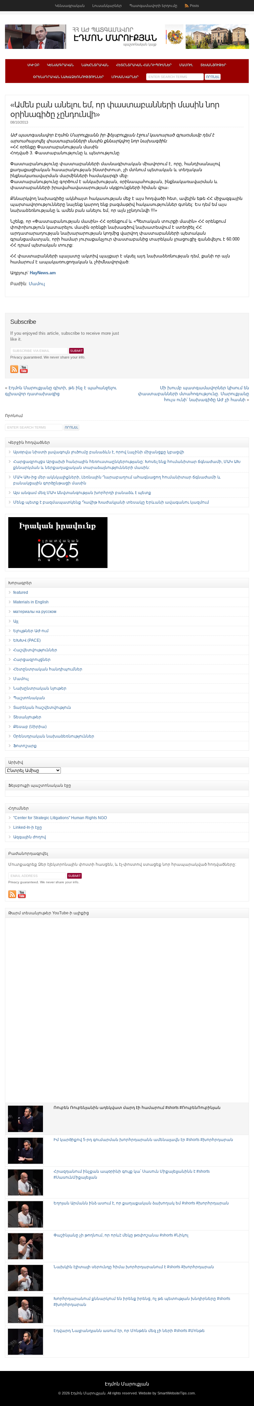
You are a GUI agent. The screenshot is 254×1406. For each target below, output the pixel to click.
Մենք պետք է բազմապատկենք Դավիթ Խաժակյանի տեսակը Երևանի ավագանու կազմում (111, 502)
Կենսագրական (70, 6)
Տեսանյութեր (213, 65)
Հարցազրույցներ (32, 659)
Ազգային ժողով (29, 837)
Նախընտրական (94, 65)
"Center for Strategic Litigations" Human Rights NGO (60, 818)
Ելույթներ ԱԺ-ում (31, 630)
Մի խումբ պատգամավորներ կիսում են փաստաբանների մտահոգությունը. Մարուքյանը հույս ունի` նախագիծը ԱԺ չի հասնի (193, 393)
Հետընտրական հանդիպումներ (144, 65)
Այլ (15, 621)
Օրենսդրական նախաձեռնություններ (68, 77)
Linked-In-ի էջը (27, 827)
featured (20, 592)
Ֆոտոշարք (25, 745)
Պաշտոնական (29, 698)
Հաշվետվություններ (35, 650)
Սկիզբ (33, 65)
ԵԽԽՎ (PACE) (27, 640)
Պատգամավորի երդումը (153, 6)
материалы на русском (34, 611)
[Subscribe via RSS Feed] (14, 369)
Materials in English (31, 602)
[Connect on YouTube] (24, 369)
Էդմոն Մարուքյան (127, 1384)
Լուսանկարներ (107, 6)
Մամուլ (186, 65)
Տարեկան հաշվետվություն (42, 707)
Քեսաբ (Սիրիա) (30, 726)
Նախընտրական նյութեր (39, 688)
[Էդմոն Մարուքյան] (127, 47)
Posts (194, 6)
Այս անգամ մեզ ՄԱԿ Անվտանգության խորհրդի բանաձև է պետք (82, 492)
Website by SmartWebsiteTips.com (167, 1393)
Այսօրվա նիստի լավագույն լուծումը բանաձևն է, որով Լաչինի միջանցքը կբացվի (98, 452)
